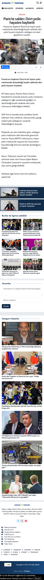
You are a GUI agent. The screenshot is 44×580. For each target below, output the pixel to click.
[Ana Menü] (41, 3)
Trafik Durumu (9, 534)
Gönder (6, 306)
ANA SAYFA (8, 8)
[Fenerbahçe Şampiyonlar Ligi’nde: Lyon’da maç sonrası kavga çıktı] (11, 224)
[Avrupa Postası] (12, 2)
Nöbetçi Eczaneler (10, 527)
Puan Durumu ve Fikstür (12, 537)
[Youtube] (26, 521)
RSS (8, 565)
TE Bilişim (27, 571)
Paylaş (6, 67)
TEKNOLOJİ (34, 552)
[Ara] (38, 3)
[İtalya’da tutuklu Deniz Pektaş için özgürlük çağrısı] (32, 264)
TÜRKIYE (7, 552)
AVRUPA (39, 8)
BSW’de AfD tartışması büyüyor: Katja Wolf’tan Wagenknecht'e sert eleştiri (31, 253)
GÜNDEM (19, 8)
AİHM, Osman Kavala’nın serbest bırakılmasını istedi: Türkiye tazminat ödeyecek (31, 233)
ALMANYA (30, 8)
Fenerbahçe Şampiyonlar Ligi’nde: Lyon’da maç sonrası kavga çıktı (11, 233)
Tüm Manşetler (9, 539)
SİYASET (24, 552)
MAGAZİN (14, 554)
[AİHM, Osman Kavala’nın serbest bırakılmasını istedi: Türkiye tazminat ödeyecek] (32, 224)
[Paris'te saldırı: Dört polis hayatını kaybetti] (22, 51)
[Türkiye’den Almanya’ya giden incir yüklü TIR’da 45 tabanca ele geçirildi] (11, 264)
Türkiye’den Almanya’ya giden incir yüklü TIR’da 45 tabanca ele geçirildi (10, 273)
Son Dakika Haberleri (11, 542)
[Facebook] (18, 521)
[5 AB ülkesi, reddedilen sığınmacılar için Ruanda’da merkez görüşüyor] (11, 244)
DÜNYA (15, 552)
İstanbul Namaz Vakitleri (12, 532)
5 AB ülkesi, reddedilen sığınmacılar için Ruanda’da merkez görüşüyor (10, 253)
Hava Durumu (9, 530)
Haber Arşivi (8, 544)
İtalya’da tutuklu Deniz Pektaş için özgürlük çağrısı (31, 272)
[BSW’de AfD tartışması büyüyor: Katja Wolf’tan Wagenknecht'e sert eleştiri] (32, 244)
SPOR (6, 554)
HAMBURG (17, 550)
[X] (22, 521)
